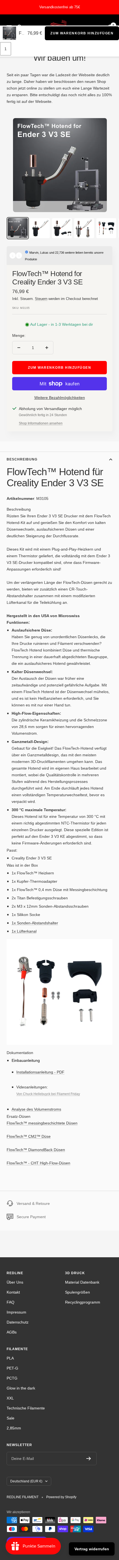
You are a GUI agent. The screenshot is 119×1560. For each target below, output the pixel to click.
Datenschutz (18, 1322)
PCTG (12, 1378)
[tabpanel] (59, 566)
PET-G (12, 1368)
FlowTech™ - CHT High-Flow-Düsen (38, 1163)
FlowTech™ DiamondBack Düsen (36, 1149)
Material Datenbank (82, 1282)
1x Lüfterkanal (24, 931)
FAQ (10, 1302)
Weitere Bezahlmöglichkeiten (59, 397)
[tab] (59, 509)
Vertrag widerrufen (91, 1549)
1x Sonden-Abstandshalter (35, 923)
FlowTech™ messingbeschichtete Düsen (42, 1123)
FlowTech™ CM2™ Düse (29, 1136)
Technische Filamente (26, 1408)
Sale (10, 1418)
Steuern (41, 299)
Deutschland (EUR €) (26, 1481)
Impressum (16, 1312)
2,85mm (14, 1428)
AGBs (12, 1332)
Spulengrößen (77, 1292)
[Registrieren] (88, 1458)
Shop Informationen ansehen (41, 423)
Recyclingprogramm (82, 1302)
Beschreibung (22, 459)
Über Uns (15, 1282)
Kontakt (13, 1292)
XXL (10, 1398)
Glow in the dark (21, 1388)
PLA (10, 1358)
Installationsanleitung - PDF (40, 1072)
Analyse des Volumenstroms (36, 1109)
